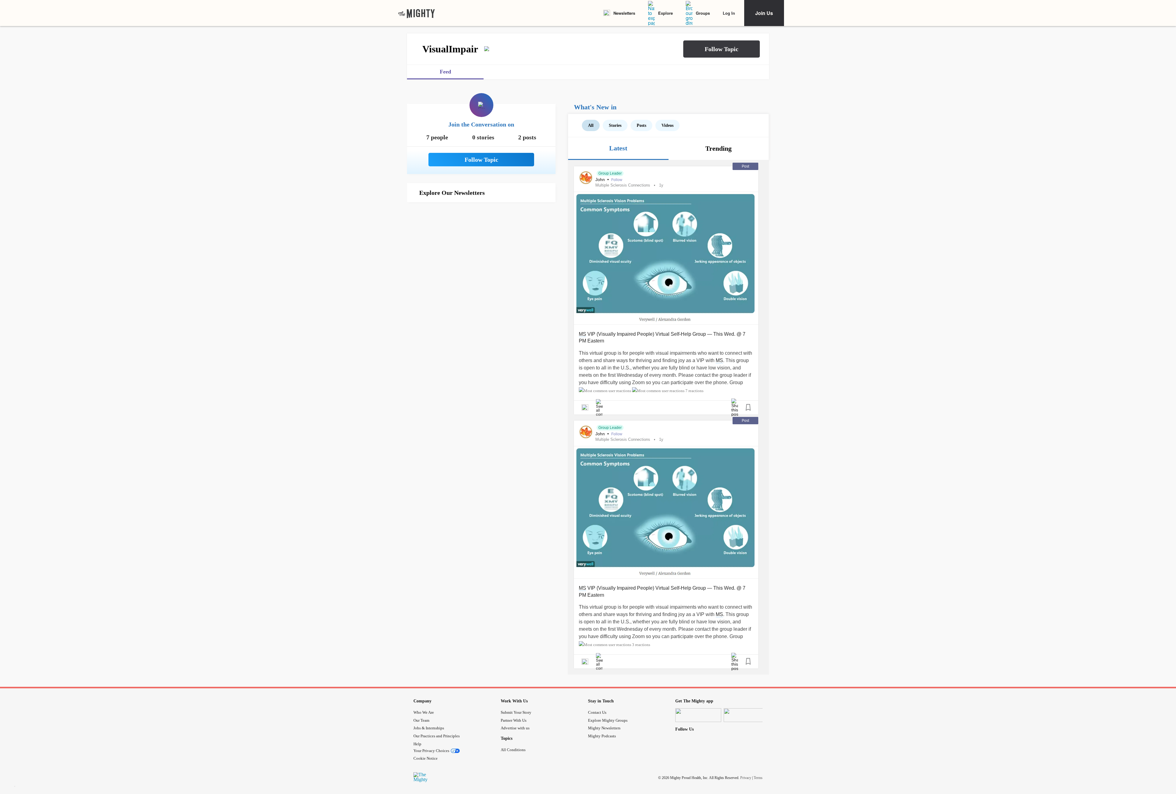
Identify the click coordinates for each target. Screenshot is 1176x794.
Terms (758, 778)
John (600, 179)
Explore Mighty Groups (608, 720)
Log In (729, 13)
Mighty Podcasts (602, 736)
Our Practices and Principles (436, 736)
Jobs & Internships (428, 728)
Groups (703, 13)
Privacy (745, 778)
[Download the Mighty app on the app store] (698, 715)
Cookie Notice (425, 758)
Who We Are (423, 712)
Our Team (421, 720)
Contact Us (597, 712)
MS (582, 334)
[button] (721, 49)
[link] (416, 13)
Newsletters (624, 13)
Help (417, 744)
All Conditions (513, 749)
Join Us (764, 13)
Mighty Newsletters (604, 728)
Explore (665, 13)
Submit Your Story (516, 712)
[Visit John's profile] (586, 178)
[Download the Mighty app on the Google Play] (747, 715)
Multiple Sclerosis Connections (622, 185)
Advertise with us (515, 728)
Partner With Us (513, 720)
